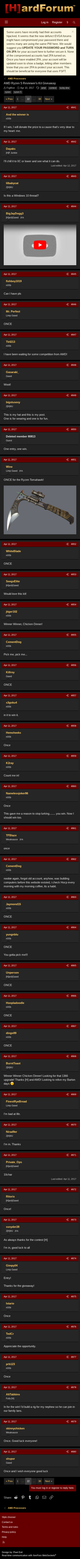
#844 (73, 206)
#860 (73, 786)
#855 (73, 635)
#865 (73, 965)
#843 (73, 176)
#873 (73, 1219)
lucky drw (64, 88)
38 (39, 99)
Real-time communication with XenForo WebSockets (29, 1555)
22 (28, 99)
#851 (73, 459)
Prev (10, 99)
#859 (73, 756)
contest (52, 88)
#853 (73, 574)
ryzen (8, 92)
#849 (73, 395)
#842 (73, 141)
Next (47, 99)
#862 (73, 859)
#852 (73, 544)
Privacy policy (9, 1532)
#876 (73, 1326)
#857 (73, 695)
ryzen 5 (17, 92)
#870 (73, 1124)
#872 (73, 1189)
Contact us (7, 1522)
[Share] (67, 107)
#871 (73, 1155)
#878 (73, 1387)
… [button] (22, 99)
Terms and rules (10, 1527)
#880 (73, 1451)
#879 (73, 1421)
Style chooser (9, 1517)
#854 (73, 604)
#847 (73, 334)
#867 (73, 1026)
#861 (73, 828)
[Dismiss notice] (72, 32)
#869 (73, 1094)
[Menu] (6, 22)
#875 (73, 1296)
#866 (73, 996)
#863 (73, 897)
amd (43, 88)
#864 (73, 927)
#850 (73, 429)
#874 (73, 1258)
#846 (73, 304)
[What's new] (67, 22)
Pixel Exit (18, 1552)
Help (4, 1537)
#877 (73, 1357)
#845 (73, 274)
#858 (73, 726)
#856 (73, 665)
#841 (73, 107)
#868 (73, 1056)
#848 (73, 365)
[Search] (74, 22)
